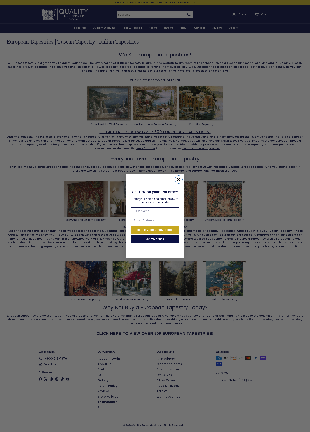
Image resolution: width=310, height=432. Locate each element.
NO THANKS (155, 239)
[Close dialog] (178, 179)
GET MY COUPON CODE (155, 230)
